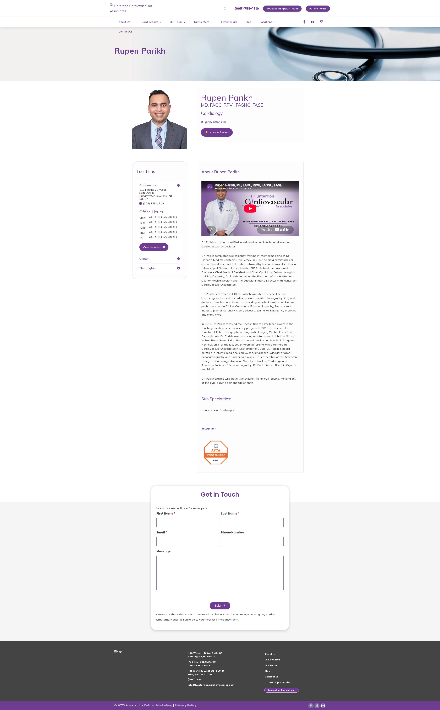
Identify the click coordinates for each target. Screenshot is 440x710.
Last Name (230, 513)
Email (161, 532)
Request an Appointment (282, 690)
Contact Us (271, 676)
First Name (165, 513)
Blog (267, 671)
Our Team (271, 665)
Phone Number (232, 532)
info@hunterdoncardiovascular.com (211, 685)
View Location (152, 247)
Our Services (272, 659)
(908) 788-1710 (247, 8)
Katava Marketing (158, 705)
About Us (270, 654)
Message (163, 551)
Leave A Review (218, 132)
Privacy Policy (186, 705)
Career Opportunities (277, 682)
